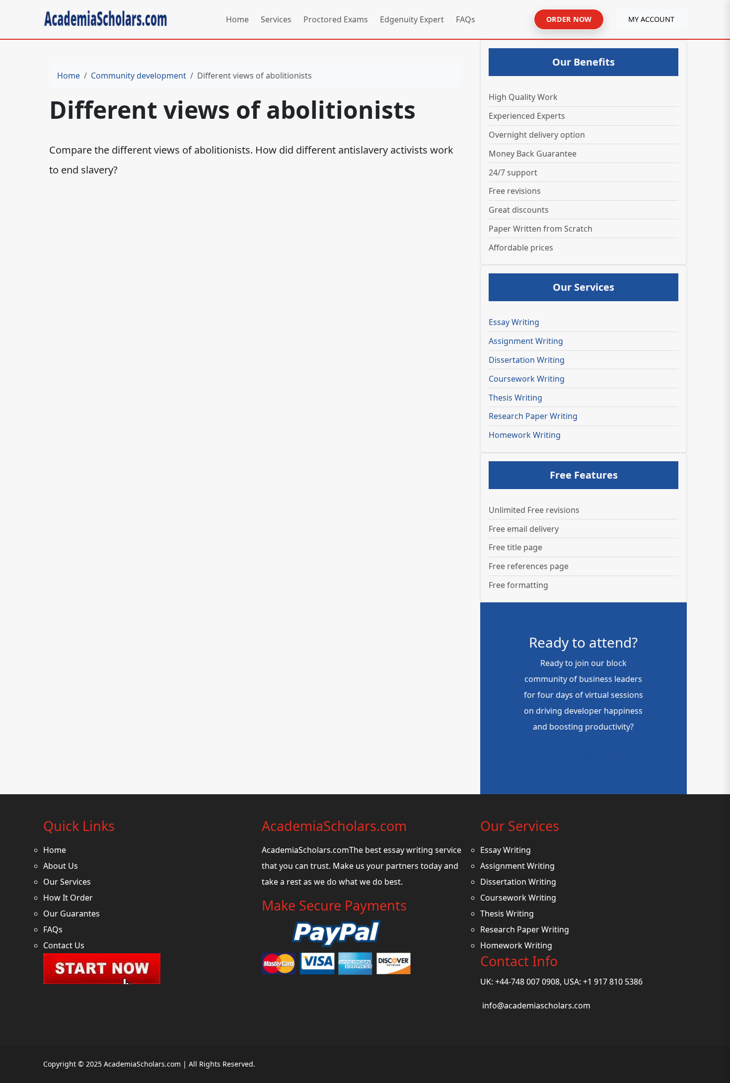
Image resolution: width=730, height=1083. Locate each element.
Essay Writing (514, 322)
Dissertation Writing (527, 359)
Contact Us (63, 945)
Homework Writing (525, 434)
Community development (138, 75)
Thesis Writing (515, 397)
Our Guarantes (71, 913)
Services (276, 19)
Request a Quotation (583, 754)
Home (237, 19)
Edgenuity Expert (412, 19)
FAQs (465, 19)
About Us (60, 865)
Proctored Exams (335, 19)
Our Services (67, 881)
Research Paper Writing (533, 416)
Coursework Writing (527, 378)
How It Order (68, 897)
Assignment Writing (526, 340)
